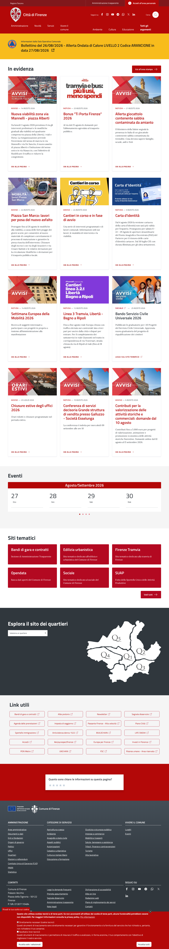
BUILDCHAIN (102, 732)
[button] (155, 15)
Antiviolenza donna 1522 (63, 732)
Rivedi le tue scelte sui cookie (16, 909)
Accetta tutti (144, 944)
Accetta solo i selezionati (30, 944)
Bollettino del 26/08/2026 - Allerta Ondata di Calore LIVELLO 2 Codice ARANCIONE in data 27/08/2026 (87, 48)
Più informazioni (87, 917)
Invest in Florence (140, 742)
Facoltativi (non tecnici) (29, 931)
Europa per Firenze (102, 742)
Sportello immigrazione (25, 732)
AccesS (25, 742)
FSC (102, 751)
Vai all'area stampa (144, 69)
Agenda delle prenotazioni (25, 723)
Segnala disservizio (140, 714)
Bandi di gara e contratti (25, 714)
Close (150, 911)
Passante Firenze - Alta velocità (102, 723)
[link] (142, 3)
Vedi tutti (148, 594)
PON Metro (25, 751)
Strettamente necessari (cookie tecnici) (36, 922)
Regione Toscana (16, 3)
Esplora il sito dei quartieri (38, 624)
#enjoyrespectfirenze (63, 742)
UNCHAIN (63, 751)
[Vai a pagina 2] (82, 514)
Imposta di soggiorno (64, 723)
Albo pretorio (64, 714)
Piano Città (140, 723)
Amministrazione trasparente (105, 3)
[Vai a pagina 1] (79, 514)
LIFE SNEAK (140, 732)
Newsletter (102, 714)
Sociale (119, 308)
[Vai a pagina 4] (89, 514)
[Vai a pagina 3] (86, 514)
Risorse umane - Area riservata (140, 751)
